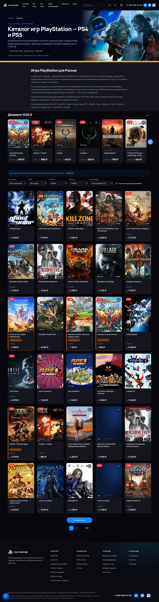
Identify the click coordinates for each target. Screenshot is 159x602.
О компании (133, 556)
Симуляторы (46, 107)
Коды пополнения (53, 5)
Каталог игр (26, 5)
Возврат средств (109, 568)
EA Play (42, 5)
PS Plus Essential (83, 556)
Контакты (132, 560)
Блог (75, 4)
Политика (132, 564)
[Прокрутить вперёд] (150, 141)
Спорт (112, 104)
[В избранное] (26, 122)
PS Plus (34, 5)
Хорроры (105, 104)
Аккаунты (65, 4)
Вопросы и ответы (110, 556)
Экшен (69, 104)
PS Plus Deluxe (82, 564)
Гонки (98, 104)
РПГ (86, 104)
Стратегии (35, 107)
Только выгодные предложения (129, 183)
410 (87, 528)
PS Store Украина (57, 572)
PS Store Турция (57, 568)
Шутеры (92, 104)
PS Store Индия (56, 576)
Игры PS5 (53, 104)
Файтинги (120, 104)
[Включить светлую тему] (109, 5)
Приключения (78, 104)
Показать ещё (79, 520)
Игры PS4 (61, 104)
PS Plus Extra (81, 560)
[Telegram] (149, 5)
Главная (11, 18)
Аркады (67, 107)
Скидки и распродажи (59, 564)
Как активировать (109, 560)
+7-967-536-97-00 (134, 5)
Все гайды (106, 572)
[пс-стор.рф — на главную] (10, 5)
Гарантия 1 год (108, 564)
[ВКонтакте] (145, 5)
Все (147, 115)
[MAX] (154, 5)
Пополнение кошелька (59, 580)
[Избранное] (115, 5)
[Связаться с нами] (6, 596)
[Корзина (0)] (121, 5)
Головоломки (57, 107)
